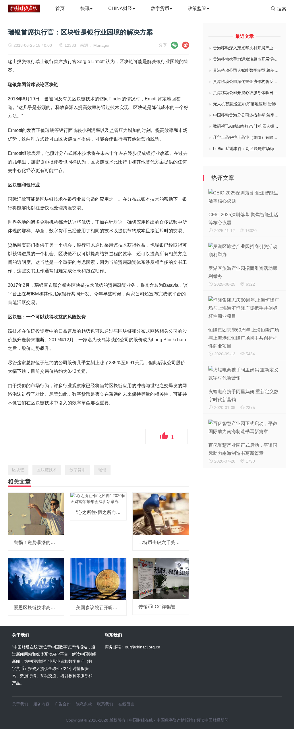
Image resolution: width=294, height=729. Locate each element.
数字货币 (160, 8)
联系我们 (105, 704)
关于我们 (20, 704)
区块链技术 (47, 469)
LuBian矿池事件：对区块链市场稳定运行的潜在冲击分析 (247, 148)
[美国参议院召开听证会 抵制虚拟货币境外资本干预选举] (98, 578)
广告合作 (63, 704)
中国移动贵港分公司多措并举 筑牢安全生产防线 (247, 115)
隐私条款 (84, 704)
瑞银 (102, 469)
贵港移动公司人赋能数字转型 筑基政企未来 (247, 70)
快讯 (85, 8)
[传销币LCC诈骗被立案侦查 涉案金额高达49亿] (161, 578)
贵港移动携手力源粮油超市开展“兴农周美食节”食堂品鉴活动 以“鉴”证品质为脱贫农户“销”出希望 (247, 59)
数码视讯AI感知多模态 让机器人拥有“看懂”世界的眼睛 (247, 126)
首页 (60, 8)
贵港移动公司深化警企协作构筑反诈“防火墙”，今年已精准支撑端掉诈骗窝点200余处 (247, 81)
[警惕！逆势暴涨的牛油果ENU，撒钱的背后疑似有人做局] (36, 513)
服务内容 (41, 704)
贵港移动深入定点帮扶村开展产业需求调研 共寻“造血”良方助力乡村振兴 (247, 48)
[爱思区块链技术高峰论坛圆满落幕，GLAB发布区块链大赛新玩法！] (36, 578)
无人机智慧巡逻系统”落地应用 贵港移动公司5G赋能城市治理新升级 (247, 104)
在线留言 (126, 704)
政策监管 (197, 8)
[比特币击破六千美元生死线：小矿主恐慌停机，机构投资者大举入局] (161, 513)
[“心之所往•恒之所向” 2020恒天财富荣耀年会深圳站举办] (98, 498)
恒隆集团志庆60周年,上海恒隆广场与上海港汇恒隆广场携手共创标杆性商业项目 (243, 338)
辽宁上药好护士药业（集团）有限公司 (247, 137)
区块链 (18, 469)
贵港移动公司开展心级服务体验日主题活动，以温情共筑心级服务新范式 (247, 92)
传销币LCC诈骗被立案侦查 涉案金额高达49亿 (185, 606)
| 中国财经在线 (139, 720)
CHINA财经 (120, 8)
